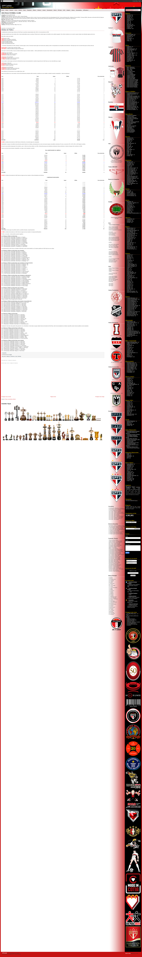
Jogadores (129, 56)
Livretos (128, 278)
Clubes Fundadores (131, 364)
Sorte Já (128, 245)
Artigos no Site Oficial (131, 343)
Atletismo (129, 138)
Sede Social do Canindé (132, 83)
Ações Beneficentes (131, 363)
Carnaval (129, 402)
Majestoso (129, 221)
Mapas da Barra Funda (131, 98)
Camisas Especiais (131, 300)
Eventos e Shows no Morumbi (133, 121)
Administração (130, 321)
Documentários (130, 206)
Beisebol (129, 140)
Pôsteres (129, 285)
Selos (128, 290)
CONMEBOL (129, 456)
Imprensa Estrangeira (131, 352)
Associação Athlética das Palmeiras (131, 433)
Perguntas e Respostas (131, 475)
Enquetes (129, 467)
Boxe (128, 142)
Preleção (129, 239)
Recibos (128, 336)
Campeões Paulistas (133, 593)
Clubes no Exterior (131, 369)
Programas (29, 10)
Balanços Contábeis (131, 324)
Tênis (128, 153)
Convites (129, 348)
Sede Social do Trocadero (132, 86)
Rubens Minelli (130, 500)
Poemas (128, 395)
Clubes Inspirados (130, 366)
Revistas (11, 10)
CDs (128, 259)
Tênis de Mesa (130, 154)
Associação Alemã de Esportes (133, 431)
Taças (128, 39)
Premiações (129, 38)
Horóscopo (129, 387)
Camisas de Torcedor (131, 306)
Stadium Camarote (131, 130)
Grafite (139, 491)
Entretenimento (130, 406)
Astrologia (129, 380)
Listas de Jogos (130, 171)
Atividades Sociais (130, 362)
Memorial (129, 124)
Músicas (128, 391)
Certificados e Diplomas (132, 202)
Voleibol (128, 155)
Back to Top (128, 953)
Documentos (49, 10)
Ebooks (20, 10)
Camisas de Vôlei (130, 308)
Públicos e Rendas (131, 177)
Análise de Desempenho (132, 322)
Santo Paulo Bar (130, 129)
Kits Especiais (130, 275)
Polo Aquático (130, 149)
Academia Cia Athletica (131, 115)
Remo (128, 150)
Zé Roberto (137, 494)
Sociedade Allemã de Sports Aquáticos (132, 445)
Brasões (128, 17)
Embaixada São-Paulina (132, 230)
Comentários (130, 562)
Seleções (129, 59)
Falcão (139, 488)
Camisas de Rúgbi (131, 304)
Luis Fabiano (137, 492)
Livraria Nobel (130, 123)
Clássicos (129, 220)
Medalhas (129, 36)
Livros (16, 10)
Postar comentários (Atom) (10, 399)
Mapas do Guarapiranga (132, 102)
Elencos (128, 50)
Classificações (130, 162)
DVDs (128, 268)
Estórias (128, 208)
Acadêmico (129, 378)
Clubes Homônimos (131, 365)
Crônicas (129, 204)
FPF (128, 458)
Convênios (129, 370)
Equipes (128, 52)
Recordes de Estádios (131, 109)
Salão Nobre (129, 127)
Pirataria (128, 283)
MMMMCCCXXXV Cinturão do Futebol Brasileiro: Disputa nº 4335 (133, 585)
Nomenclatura (130, 25)
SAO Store (129, 243)
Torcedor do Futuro (131, 248)
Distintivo (129, 18)
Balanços (8, 356)
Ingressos (129, 271)
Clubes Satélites (130, 368)
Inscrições (129, 54)
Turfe (128, 152)
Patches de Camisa (131, 313)
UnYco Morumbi (130, 132)
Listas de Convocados (131, 167)
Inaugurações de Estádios (132, 96)
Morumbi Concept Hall (131, 125)
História (128, 212)
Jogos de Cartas (130, 273)
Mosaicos (129, 422)
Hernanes (127, 492)
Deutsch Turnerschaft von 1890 (133, 439)
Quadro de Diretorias (131, 335)
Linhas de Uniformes (131, 277)
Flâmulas (129, 20)
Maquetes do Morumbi (131, 106)
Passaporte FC (130, 238)
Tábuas (128, 184)
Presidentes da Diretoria (132, 331)
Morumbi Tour (130, 236)
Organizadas (129, 424)
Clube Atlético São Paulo (132, 438)
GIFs (64, 10)
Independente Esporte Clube (133, 442)
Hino (128, 22)
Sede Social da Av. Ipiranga (132, 79)
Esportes (129, 468)
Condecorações (130, 34)
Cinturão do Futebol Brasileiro (132, 583)
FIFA (128, 457)
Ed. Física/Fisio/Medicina (132, 384)
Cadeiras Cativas (130, 116)
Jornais (44, 10)
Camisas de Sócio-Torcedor (132, 305)
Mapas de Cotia (130, 100)
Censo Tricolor (130, 229)
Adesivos (129, 255)
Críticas (128, 349)
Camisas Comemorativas (132, 299)
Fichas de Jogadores (131, 53)
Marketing (129, 329)
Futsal (128, 144)
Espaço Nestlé (130, 120)
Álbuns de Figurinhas (131, 292)
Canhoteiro (128, 488)
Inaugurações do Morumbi (132, 97)
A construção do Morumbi (132, 624)
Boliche (128, 141)
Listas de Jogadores (131, 170)
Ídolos (128, 61)
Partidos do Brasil (132, 596)
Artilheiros (129, 46)
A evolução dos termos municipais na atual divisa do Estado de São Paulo (132, 606)
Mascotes (129, 24)
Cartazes (129, 263)
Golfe (128, 145)
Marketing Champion (131, 233)
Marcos (128, 175)
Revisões (129, 477)
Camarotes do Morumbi (132, 117)
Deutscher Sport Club (131, 440)
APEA (128, 454)
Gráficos (128, 165)
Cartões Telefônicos (131, 265)
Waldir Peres (132, 494)
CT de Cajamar (130, 73)
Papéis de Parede (130, 414)
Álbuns (34, 10)
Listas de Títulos (130, 174)
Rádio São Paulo (130, 242)
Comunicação (130, 325)
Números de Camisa (131, 312)
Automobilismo (130, 464)
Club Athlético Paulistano (132, 435)
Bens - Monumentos (131, 68)
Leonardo (132, 492)
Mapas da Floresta (131, 99)
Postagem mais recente (6, 396)
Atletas (128, 47)
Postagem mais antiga (99, 396)
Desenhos (129, 382)
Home (3, 10)
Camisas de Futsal (131, 302)
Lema (128, 23)
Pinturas (128, 394)
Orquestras (129, 393)
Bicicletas (129, 257)
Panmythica (131, 600)
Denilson (132, 491)
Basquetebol (129, 139)
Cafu (136, 490)
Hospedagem (130, 372)
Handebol (129, 146)
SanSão (128, 222)
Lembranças (129, 276)
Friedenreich (128, 489)
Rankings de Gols (130, 180)
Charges (129, 404)
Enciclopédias (79, 10)
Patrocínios (129, 330)
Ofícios (128, 354)
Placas (128, 37)
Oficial (7, 10)
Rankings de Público (131, 181)
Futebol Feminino (130, 143)
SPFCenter (129, 244)
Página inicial (53, 396)
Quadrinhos (129, 415)
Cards (128, 262)
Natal (128, 413)
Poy (136, 493)
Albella (129, 490)
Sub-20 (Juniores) (130, 195)
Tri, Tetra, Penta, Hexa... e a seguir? (132, 614)
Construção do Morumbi (132, 93)
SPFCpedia (129, 478)
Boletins (128, 344)
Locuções (129, 191)
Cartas (128, 346)
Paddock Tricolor (130, 237)
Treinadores (129, 479)
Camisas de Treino (131, 307)
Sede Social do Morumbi (132, 85)
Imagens (68, 10)
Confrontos (129, 163)
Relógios (129, 287)
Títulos (128, 40)
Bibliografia (129, 465)
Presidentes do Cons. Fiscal (132, 332)
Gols (128, 190)
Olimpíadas (129, 474)
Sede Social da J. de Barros (132, 82)
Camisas (129, 261)
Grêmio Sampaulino (131, 421)
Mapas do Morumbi (131, 104)
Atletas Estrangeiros (131, 48)
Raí (136, 489)
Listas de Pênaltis (130, 172)
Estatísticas (12, 356)
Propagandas (130, 334)
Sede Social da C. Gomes (132, 81)
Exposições (129, 385)
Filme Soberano (130, 231)
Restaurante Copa (130, 126)
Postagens (130, 560)
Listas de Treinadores (131, 173)
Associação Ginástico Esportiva (133, 434)
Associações (129, 323)
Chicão (134, 488)
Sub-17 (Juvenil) (130, 193)
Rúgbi (128, 151)
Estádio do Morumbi (131, 77)
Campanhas (129, 345)
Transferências (130, 60)
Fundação (129, 210)
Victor (129, 494)
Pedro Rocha (133, 493)
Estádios (129, 95)
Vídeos (128, 480)
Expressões (129, 19)
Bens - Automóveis (131, 67)
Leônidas (138, 487)
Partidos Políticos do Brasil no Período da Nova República (133, 598)
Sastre (127, 494)
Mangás (128, 280)
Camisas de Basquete (131, 301)
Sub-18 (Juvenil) (130, 194)
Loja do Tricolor (130, 232)
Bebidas (128, 256)
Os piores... (129, 625)
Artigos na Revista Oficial (132, 342)
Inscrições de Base (131, 55)
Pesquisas (129, 476)
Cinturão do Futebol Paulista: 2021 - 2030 (133, 591)
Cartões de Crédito (131, 266)
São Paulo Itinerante (131, 246)
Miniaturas (129, 281)
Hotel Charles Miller (131, 78)
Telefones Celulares (131, 291)
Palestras (129, 355)
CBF (128, 455)
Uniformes (129, 28)
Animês (128, 379)
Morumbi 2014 (130, 234)
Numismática (129, 392)
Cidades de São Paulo (133, 604)
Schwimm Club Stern (131, 443)
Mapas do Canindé (131, 101)
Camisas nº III (130, 309)
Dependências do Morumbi (132, 118)
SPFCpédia (7, 6)
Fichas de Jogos (130, 469)
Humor (128, 409)
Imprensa (129, 351)
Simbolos (129, 26)
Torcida (128, 425)
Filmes (128, 386)
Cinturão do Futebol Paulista (132, 589)
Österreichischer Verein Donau (133, 447)
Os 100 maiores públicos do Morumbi (132, 616)
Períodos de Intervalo (131, 176)
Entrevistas (129, 207)
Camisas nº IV (130, 310)
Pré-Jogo (60, 10)
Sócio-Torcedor (130, 247)
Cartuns (128, 403)
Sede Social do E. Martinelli (132, 84)
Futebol (130, 594)
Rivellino (138, 493)
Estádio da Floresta (131, 75)
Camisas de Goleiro (131, 303)
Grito (128, 21)
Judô (128, 148)
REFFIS (128, 241)
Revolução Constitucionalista (133, 213)
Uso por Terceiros (130, 315)
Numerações (129, 57)
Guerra (128, 211)
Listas (16, 356)
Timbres (128, 27)
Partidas (128, 192)
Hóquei (128, 147)
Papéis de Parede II (131, 618)
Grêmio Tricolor (130, 441)
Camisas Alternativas (131, 298)
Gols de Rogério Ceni (131, 623)
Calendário (129, 466)
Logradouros (129, 472)
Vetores (73, 10)
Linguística (129, 388)
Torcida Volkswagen (131, 131)
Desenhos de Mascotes (132, 619)
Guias (24, 10)
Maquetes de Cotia (131, 105)
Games (128, 407)
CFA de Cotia (129, 70)
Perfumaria (129, 282)
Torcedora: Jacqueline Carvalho (133, 622)
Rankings (19, 356)
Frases (128, 617)
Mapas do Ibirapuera (131, 103)
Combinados (129, 203)
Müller (130, 493)
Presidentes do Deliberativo (132, 333)
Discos (55, 10)
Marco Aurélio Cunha (134, 507)
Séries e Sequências (131, 183)
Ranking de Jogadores (131, 178)
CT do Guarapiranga (131, 74)
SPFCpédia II (85, 10)
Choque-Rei (129, 219)
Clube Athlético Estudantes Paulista (132, 437)
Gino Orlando (133, 489)
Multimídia (129, 473)
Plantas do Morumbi (131, 108)
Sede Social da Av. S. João (132, 80)
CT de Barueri (130, 72)
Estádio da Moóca (130, 76)
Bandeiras (129, 16)
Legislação (129, 328)
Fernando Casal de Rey (131, 506)
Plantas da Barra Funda (132, 107)
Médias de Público (7, 30)
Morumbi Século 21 (131, 235)
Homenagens (130, 35)
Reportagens (129, 356)
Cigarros (129, 267)
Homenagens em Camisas (132, 311)
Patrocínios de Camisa (131, 314)
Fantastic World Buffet (131, 122)
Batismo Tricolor (130, 228)
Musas (128, 412)
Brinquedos (129, 258)
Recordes (129, 182)
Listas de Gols (130, 169)
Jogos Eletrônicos (130, 272)
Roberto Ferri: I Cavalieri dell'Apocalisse (132, 602)
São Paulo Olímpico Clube (132, 446)
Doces (128, 270)
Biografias (129, 201)
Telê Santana (135, 500)
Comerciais (129, 347)
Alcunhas (129, 15)
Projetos (128, 240)
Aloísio (133, 490)
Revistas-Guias (130, 289)
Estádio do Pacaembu (131, 94)
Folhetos (39, 10)
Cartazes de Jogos (131, 264)
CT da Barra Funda (131, 71)
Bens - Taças (129, 69)
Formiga (135, 491)
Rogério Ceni (130, 487)
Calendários (129, 260)
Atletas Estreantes (130, 49)
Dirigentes (129, 327)
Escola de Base (130, 119)
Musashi (127, 493)
